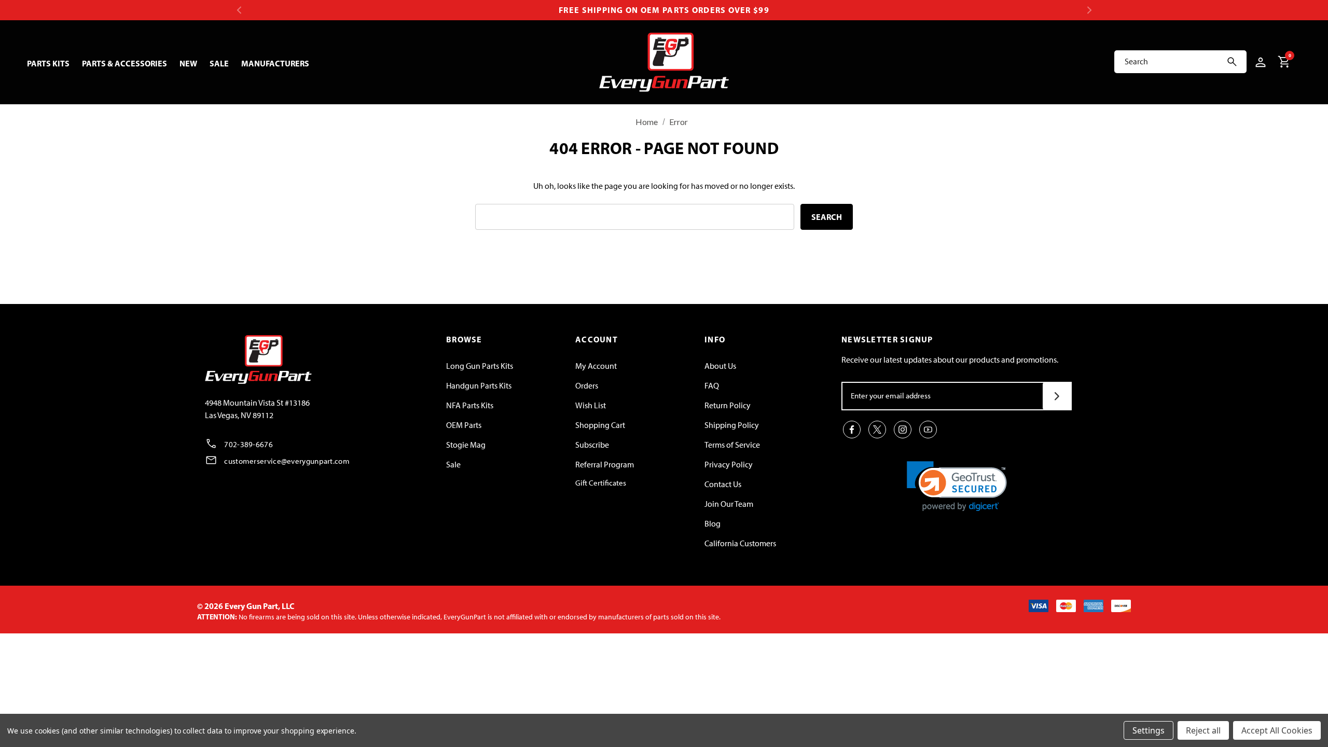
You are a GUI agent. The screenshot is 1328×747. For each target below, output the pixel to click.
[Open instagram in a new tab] (902, 429)
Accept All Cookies (1276, 730)
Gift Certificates (600, 483)
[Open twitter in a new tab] (877, 429)
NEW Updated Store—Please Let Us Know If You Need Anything (664, 10)
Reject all (1203, 730)
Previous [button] (238, 10)
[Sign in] (1259, 61)
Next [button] (1089, 10)
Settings (1148, 730)
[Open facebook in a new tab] (851, 429)
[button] (957, 486)
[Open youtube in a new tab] (928, 429)
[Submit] (1057, 396)
